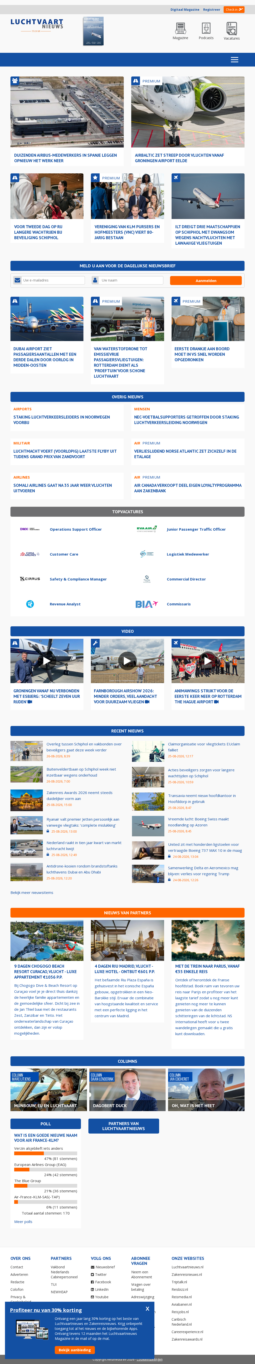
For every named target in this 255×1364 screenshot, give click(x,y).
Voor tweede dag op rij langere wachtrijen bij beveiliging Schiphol (38, 232)
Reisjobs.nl (180, 1311)
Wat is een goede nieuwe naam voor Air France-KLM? (45, 1138)
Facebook (103, 1282)
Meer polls (23, 1221)
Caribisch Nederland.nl (182, 1322)
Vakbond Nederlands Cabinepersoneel (64, 1272)
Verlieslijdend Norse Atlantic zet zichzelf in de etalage (185, 453)
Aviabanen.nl (182, 1304)
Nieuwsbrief (105, 1267)
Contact (16, 1267)
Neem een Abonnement (141, 1274)
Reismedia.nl (182, 1296)
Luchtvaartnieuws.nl (187, 1267)
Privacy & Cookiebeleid (20, 1299)
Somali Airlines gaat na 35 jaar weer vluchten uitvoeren (62, 488)
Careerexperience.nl (187, 1331)
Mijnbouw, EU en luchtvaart (45, 1105)
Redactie (17, 1282)
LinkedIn (102, 1289)
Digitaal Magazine (185, 9)
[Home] (37, 26)
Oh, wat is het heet (193, 1105)
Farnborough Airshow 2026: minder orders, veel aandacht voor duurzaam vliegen (125, 696)
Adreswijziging (142, 1296)
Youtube (102, 1296)
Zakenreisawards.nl (187, 1339)
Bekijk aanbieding (75, 1350)
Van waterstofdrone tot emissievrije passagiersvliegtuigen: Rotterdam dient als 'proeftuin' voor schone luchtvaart (120, 362)
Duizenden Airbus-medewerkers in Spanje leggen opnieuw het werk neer (65, 157)
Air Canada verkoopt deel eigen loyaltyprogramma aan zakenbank (187, 488)
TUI (54, 1284)
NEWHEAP (59, 1292)
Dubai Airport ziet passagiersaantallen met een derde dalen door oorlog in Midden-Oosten (44, 357)
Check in (232, 9)
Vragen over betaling (141, 1287)
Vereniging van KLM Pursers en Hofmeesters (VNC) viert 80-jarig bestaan (127, 232)
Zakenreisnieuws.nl (187, 1274)
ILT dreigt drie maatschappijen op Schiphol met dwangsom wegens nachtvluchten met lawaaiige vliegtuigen (207, 235)
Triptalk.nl (179, 1282)
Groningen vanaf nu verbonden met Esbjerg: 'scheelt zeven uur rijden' (46, 696)
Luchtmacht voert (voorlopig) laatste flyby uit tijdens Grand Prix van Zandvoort (65, 453)
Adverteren (19, 1274)
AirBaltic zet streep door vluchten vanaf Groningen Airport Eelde (179, 157)
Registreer (211, 9)
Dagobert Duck (110, 1105)
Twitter (101, 1274)
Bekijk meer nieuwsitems (31, 892)
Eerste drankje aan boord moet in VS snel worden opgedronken (202, 354)
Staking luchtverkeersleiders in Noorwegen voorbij (61, 419)
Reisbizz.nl (180, 1289)
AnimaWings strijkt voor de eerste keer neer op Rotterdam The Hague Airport (208, 696)
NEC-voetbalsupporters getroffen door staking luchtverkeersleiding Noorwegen (186, 419)
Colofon (16, 1289)
